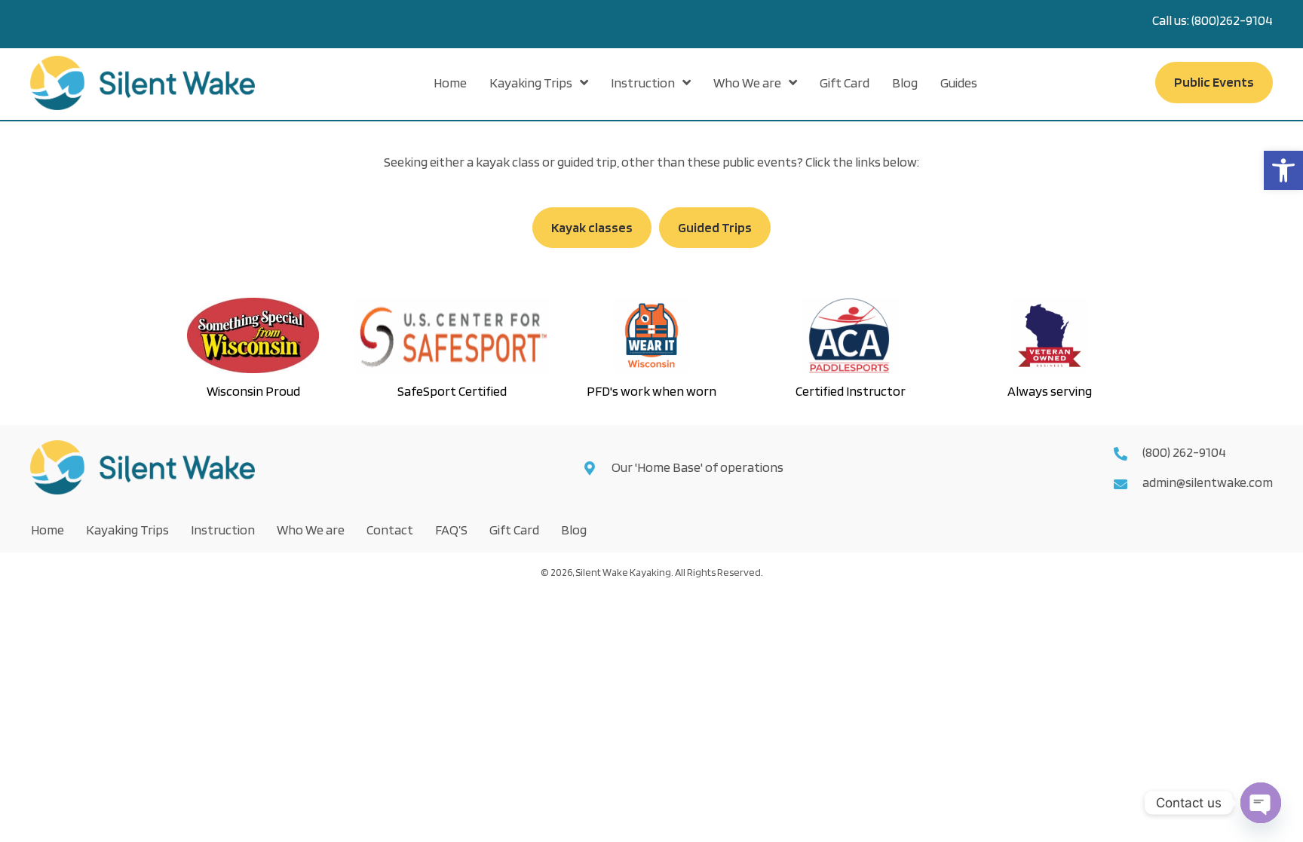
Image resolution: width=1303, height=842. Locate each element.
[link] (1283, 170)
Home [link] (47, 529)
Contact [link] (389, 529)
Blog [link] (574, 529)
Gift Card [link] (514, 529)
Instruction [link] (223, 529)
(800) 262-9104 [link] (1184, 452)
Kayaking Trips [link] (127, 529)
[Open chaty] (1260, 802)
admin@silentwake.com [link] (1207, 482)
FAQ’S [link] (451, 529)
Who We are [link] (311, 529)
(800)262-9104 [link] (1232, 20)
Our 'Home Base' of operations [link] (699, 467)
